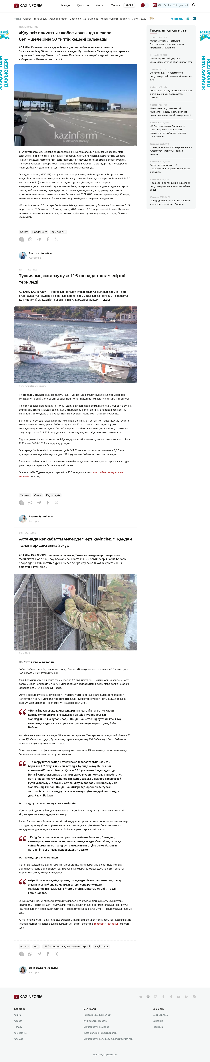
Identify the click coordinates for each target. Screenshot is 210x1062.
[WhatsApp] (30, 239)
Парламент (39, 231)
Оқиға (17, 1014)
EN (169, 5)
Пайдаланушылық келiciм (97, 1014)
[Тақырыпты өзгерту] (144, 5)
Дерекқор (75, 18)
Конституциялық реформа (115, 18)
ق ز (181, 5)
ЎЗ (186, 5)
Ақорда (27, 18)
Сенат (24, 231)
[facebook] (163, 996)
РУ (164, 5)
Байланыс (158, 1020)
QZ (160, 5)
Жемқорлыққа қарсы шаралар (100, 1032)
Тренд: (18, 19)
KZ (154, 5)
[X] (56, 239)
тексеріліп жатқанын (107, 923)
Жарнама (158, 1026)
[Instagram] (21, 239)
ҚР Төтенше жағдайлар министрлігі (66, 946)
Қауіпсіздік (58, 231)
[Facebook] (47, 239)
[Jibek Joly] (178, 18)
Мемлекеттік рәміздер (96, 1026)
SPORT (129, 5)
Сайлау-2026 (139, 18)
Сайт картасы (160, 1014)
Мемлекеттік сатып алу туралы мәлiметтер (108, 1038)
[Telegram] (38, 239)
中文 (175, 5)
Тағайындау (40, 18)
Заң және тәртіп (58, 18)
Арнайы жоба (90, 18)
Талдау (115, 5)
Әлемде (18, 1038)
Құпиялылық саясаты (95, 1020)
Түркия (25, 495)
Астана (24, 946)
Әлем (37, 495)
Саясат (18, 1020)
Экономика (20, 1032)
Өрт (36, 946)
